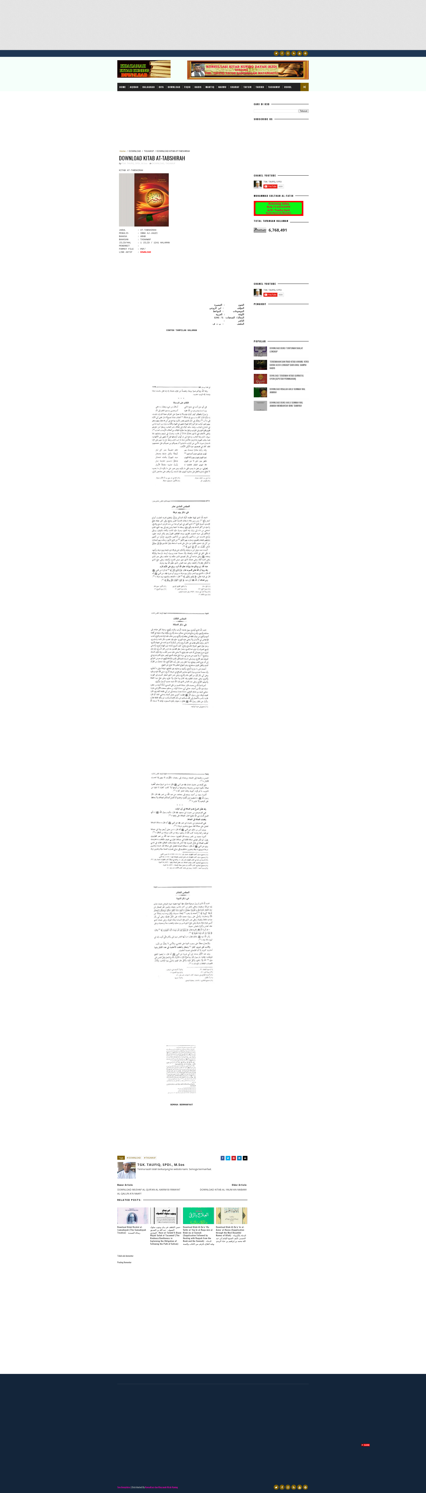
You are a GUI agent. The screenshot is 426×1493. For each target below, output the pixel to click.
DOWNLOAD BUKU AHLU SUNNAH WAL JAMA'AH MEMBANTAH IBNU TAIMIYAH (286, 404)
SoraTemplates (123, 1487)
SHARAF (234, 87)
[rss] (293, 53)
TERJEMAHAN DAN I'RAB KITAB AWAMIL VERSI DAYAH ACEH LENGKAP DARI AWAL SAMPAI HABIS (289, 365)
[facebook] (282, 53)
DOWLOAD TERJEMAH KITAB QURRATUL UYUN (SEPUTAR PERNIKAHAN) (287, 377)
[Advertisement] (100, 26)
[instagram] (287, 53)
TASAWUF (149, 151)
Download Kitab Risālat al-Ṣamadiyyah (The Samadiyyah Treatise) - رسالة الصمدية (131, 1230)
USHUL (288, 87)
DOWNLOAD (174, 87)
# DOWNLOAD (134, 1157)
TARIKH (260, 87)
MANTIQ (210, 87)
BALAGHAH (148, 87)
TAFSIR (247, 87)
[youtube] (299, 53)
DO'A (161, 87)
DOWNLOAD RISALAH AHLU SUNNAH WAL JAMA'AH (287, 390)
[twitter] (276, 53)
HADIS (198, 87)
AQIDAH (134, 87)
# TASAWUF (150, 1157)
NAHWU (222, 87)
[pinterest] (305, 53)
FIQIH (187, 87)
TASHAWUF (274, 87)
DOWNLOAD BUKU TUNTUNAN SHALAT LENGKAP (286, 349)
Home (122, 87)
